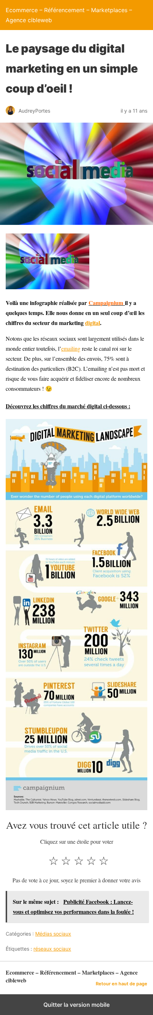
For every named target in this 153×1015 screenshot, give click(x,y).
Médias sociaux (53, 934)
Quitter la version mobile (76, 1004)
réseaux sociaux (52, 949)
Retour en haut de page (121, 983)
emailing (70, 348)
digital (92, 323)
